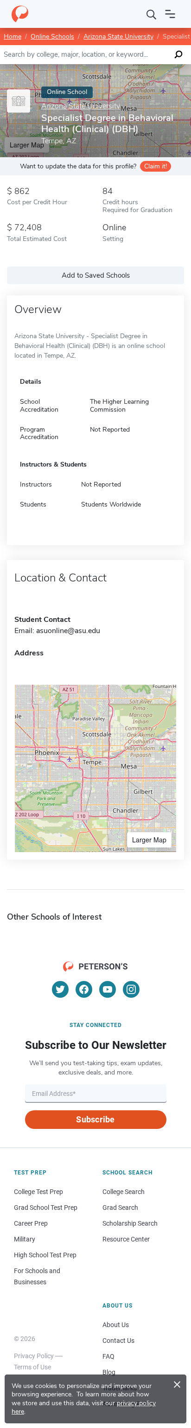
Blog (108, 1372)
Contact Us (118, 1340)
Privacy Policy (34, 1356)
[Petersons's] (20, 14)
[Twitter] (60, 989)
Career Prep (31, 1223)
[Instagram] (131, 989)
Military (24, 1239)
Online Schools (52, 36)
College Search (123, 1191)
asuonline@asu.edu (68, 631)
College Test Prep (38, 1191)
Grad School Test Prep (45, 1207)
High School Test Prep (45, 1255)
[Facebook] (84, 989)
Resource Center (126, 1239)
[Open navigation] (170, 14)
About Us (115, 1324)
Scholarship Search (130, 1223)
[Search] (151, 14)
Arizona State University (118, 36)
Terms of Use (32, 1367)
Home (12, 36)
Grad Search (120, 1207)
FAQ (108, 1356)
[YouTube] (107, 989)
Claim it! (155, 166)
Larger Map (149, 839)
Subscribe (95, 1119)
